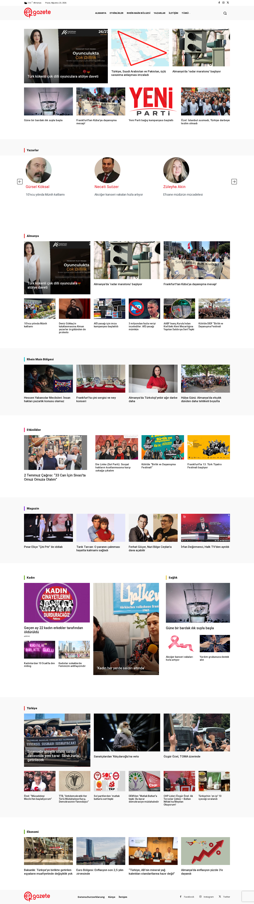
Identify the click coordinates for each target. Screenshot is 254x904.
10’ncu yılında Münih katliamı (45, 194)
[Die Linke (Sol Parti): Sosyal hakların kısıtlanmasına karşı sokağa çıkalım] (116, 447)
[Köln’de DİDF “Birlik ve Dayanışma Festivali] (214, 308)
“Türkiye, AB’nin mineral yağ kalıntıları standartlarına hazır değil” (152, 871)
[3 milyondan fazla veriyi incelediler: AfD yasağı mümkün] (144, 308)
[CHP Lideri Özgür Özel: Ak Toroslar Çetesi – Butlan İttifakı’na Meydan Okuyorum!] (179, 781)
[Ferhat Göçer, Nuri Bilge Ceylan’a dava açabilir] (153, 528)
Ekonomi (33, 831)
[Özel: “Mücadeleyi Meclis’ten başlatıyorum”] (39, 781)
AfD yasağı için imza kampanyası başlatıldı (106, 325)
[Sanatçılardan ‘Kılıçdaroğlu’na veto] (127, 732)
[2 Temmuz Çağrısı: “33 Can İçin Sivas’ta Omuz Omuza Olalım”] (55, 452)
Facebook (189, 897)
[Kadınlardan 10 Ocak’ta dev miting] (39, 650)
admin (27, 636)
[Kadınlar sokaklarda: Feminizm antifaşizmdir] (74, 650)
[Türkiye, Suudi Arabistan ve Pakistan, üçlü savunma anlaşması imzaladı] (140, 47)
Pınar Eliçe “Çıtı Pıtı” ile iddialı (43, 547)
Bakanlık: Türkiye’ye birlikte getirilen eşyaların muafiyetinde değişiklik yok (48, 871)
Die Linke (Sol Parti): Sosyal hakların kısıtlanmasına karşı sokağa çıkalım (113, 467)
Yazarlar (33, 150)
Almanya (33, 236)
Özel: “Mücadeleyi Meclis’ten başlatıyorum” (38, 797)
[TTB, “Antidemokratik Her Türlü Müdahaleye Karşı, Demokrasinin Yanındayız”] (74, 781)
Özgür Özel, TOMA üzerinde (182, 756)
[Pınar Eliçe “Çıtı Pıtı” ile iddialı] (48, 528)
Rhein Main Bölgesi (40, 359)
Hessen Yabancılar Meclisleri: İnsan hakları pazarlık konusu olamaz (47, 399)
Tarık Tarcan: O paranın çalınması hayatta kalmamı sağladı (98, 548)
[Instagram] (223, 3)
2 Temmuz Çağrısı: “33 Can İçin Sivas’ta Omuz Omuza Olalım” (55, 477)
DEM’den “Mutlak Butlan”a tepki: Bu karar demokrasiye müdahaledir (144, 799)
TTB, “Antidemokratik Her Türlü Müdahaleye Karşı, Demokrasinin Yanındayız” (74, 799)
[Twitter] (228, 3)
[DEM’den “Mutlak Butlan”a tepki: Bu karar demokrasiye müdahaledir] (144, 781)
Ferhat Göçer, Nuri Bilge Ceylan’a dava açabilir (150, 548)
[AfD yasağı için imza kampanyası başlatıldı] (109, 308)
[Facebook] (219, 3)
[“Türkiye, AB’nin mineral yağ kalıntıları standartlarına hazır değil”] (153, 851)
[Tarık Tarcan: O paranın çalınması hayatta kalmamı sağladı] (100, 528)
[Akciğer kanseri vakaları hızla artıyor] (181, 643)
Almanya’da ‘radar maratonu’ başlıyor (196, 71)
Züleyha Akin (174, 187)
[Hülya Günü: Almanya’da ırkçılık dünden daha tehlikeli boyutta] (205, 378)
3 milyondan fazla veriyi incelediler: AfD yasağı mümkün (142, 326)
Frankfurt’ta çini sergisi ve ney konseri (96, 399)
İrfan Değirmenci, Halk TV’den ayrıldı (205, 547)
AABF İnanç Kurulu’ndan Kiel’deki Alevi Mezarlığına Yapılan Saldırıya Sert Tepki (179, 326)
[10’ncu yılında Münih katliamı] (39, 308)
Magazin (33, 508)
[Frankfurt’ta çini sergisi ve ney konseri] (100, 378)
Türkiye (32, 708)
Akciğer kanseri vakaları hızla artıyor (119, 194)
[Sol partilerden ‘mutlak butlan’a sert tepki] (109, 781)
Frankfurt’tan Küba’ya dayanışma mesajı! (190, 284)
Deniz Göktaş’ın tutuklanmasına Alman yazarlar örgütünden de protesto (72, 328)
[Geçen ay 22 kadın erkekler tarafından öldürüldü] (57, 602)
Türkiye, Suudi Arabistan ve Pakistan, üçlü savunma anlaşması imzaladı (138, 73)
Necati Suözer (107, 187)
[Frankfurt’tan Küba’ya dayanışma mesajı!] (100, 101)
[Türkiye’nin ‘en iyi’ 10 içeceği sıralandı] (214, 781)
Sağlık (173, 577)
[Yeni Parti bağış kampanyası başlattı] (153, 101)
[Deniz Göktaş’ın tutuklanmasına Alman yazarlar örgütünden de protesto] (74, 308)
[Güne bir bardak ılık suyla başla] (48, 101)
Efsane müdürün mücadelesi (183, 194)
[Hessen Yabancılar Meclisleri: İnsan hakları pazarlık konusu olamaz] (48, 378)
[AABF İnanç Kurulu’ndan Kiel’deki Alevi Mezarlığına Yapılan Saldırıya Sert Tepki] (179, 308)
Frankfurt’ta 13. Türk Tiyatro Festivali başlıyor (204, 466)
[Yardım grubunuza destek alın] (215, 643)
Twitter (226, 897)
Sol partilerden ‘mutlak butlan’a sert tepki (107, 797)
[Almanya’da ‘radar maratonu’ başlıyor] (201, 47)
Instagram (209, 897)
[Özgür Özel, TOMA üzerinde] (197, 732)
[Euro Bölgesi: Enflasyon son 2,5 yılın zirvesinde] (100, 851)
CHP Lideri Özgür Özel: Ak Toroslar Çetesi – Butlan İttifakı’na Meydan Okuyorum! (178, 800)
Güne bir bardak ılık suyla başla (43, 120)
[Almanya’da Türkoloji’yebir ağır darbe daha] (153, 378)
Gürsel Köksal (37, 187)
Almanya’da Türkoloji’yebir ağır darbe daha (153, 399)
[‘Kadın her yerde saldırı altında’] (126, 629)
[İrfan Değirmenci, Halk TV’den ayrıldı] (205, 528)
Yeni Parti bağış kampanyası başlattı (151, 120)
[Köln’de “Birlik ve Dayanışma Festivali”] (163, 447)
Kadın (31, 577)
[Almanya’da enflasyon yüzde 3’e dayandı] (205, 851)
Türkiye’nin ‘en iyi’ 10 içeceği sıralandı (210, 797)
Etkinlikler (34, 430)
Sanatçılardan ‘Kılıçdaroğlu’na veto (116, 756)
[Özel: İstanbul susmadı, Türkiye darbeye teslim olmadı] (205, 101)
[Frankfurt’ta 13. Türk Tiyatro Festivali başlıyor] (208, 447)
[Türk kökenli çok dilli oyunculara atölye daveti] (66, 56)
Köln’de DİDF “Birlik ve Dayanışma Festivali (211, 325)
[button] (225, 13)
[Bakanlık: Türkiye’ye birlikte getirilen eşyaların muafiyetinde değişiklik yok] (48, 851)
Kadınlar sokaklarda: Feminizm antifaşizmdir (72, 665)
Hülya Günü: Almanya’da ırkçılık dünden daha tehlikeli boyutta (201, 399)
